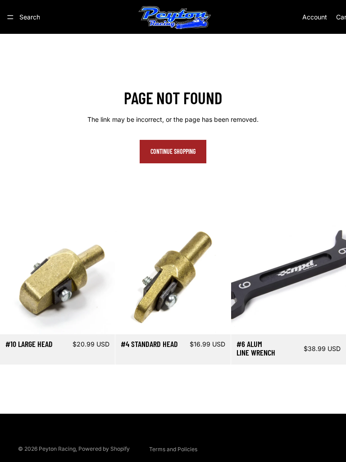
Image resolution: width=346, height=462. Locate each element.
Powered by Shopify (104, 448)
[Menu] (10, 17)
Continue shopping (173, 151)
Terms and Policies (173, 449)
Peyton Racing (57, 448)
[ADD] (101, 320)
